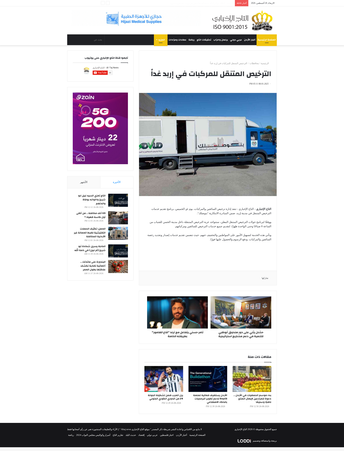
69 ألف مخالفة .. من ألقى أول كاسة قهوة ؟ (91, 215)
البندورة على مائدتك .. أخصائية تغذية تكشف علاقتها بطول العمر (93, 266)
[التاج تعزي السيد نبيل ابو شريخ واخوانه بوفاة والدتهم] (118, 200)
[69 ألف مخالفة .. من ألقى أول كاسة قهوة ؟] (118, 217)
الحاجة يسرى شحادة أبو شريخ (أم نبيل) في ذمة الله (90, 248)
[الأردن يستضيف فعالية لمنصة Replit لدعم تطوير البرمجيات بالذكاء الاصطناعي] (207, 379)
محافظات (254, 63)
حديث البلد (131, 435)
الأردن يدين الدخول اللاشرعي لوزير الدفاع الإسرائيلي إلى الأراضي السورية (197, 3)
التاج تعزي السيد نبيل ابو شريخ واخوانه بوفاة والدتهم (92, 199)
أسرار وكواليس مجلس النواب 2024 (93, 435)
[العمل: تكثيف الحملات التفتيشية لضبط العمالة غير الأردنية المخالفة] (118, 233)
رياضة (191, 40)
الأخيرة (117, 182)
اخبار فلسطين (167, 435)
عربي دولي (236, 40)
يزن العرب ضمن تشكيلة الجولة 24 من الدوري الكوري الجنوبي (165, 397)
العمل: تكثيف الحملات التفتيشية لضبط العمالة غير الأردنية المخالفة (90, 232)
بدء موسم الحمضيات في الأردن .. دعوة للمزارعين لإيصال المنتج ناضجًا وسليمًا (252, 398)
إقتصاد (141, 435)
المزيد (161, 40)
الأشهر (83, 182)
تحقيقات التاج (204, 40)
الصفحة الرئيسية (267, 40)
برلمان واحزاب (220, 40)
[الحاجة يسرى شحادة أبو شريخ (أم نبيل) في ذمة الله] (118, 250)
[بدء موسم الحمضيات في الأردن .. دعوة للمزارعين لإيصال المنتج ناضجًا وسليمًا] (252, 379)
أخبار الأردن (249, 40)
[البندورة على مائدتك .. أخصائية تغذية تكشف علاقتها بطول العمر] (118, 266)
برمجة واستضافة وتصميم (264, 440)
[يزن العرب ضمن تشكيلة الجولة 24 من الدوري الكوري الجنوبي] (163, 379)
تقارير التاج (118, 435)
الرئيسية (265, 63)
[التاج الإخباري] (244, 20)
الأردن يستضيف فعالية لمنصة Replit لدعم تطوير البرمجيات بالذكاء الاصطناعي (210, 398)
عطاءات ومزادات (177, 40)
